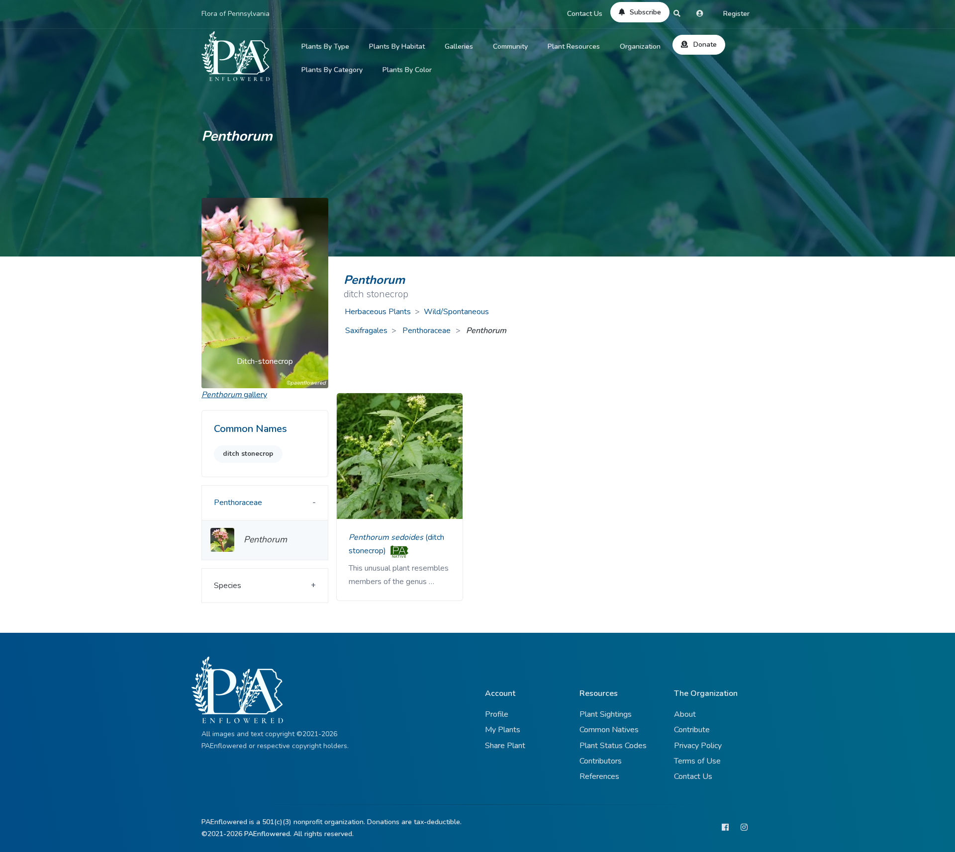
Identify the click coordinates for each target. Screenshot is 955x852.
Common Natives (609, 729)
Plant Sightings (605, 714)
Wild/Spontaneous (456, 311)
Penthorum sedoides (387, 537)
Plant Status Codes (613, 745)
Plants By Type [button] (325, 46)
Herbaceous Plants (378, 311)
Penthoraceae (427, 330)
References (599, 776)
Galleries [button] (459, 46)
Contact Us (584, 13)
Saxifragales (366, 330)
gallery (234, 394)
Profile (496, 714)
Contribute (692, 729)
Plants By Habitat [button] (397, 46)
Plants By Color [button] (407, 70)
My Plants (502, 729)
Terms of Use (697, 761)
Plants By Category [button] (332, 70)
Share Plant (505, 745)
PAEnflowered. (267, 834)
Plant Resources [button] (574, 46)
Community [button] (510, 46)
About (685, 714)
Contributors (600, 761)
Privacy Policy (698, 745)
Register (736, 13)
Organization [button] (640, 46)
